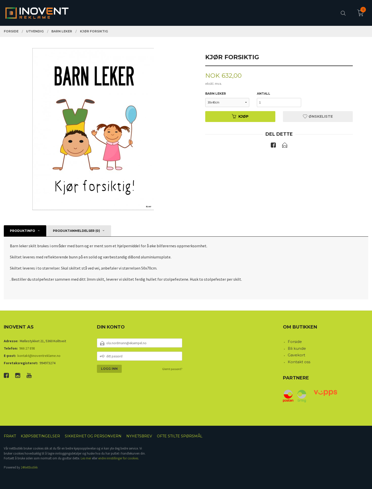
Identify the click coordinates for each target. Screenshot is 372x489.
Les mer (86, 458)
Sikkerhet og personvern (93, 436)
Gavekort (296, 355)
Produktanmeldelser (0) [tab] (76, 231)
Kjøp (243, 116)
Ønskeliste (320, 116)
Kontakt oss (299, 361)
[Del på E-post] (284, 146)
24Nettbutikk (29, 467)
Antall (263, 93)
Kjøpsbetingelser (40, 436)
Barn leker (215, 93)
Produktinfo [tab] (22, 231)
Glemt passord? (172, 369)
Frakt (10, 436)
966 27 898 (27, 348)
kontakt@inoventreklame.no (38, 355)
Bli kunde (297, 348)
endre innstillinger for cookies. (118, 458)
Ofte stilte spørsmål (179, 436)
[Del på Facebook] (273, 146)
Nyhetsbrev (139, 436)
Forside (295, 341)
